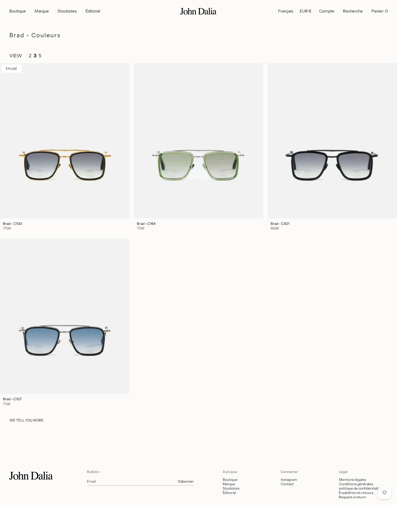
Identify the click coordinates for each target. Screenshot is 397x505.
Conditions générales (356, 484)
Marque (229, 484)
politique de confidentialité (360, 488)
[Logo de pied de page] (31, 476)
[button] (17, 11)
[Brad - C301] (332, 140)
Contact (287, 484)
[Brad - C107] (64, 316)
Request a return (352, 497)
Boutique (230, 479)
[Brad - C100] (64, 140)
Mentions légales (352, 479)
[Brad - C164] (198, 140)
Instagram (289, 479)
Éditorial (229, 492)
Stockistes (231, 488)
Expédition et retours (356, 492)
